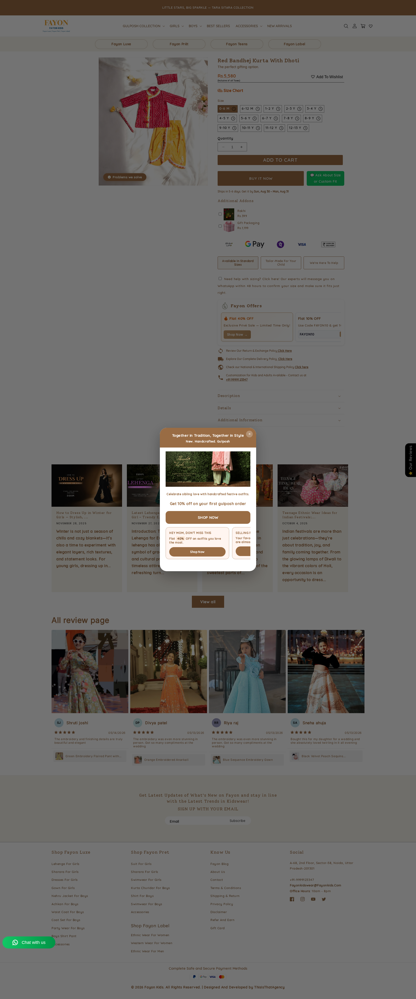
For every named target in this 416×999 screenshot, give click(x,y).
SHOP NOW (208, 517)
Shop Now (197, 552)
